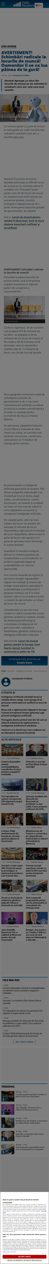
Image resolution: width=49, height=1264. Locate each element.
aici (41, 1223)
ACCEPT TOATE (24, 1256)
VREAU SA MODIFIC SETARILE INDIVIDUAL (24, 1260)
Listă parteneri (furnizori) (9, 1252)
